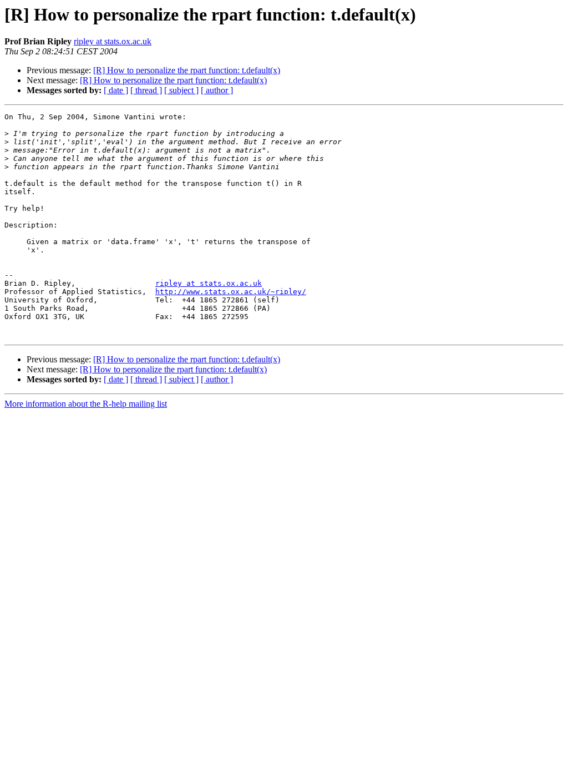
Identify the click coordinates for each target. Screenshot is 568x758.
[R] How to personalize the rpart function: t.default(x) (186, 70)
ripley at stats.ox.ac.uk (112, 41)
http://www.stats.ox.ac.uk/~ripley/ (230, 291)
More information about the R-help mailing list (85, 403)
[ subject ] (181, 90)
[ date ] (116, 90)
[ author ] (217, 90)
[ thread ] (146, 90)
